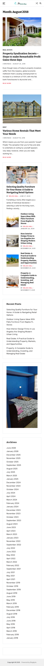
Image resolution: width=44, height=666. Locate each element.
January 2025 (12, 479)
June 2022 (11, 551)
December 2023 (13, 510)
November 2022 (13, 541)
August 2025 (11, 468)
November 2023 (13, 513)
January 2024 (12, 506)
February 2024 (12, 503)
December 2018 (13, 610)
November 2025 (13, 458)
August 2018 (11, 614)
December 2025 (13, 455)
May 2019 (10, 600)
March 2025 (11, 475)
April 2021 (10, 579)
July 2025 (10, 472)
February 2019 (12, 607)
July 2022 (10, 548)
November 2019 (13, 582)
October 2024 (12, 489)
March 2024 (11, 500)
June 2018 (10, 621)
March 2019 (11, 603)
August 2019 (11, 593)
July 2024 (10, 493)
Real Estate (7, 50)
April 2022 (10, 558)
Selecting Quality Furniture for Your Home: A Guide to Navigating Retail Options (20, 189)
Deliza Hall (13, 196)
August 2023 (11, 524)
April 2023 (10, 531)
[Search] (40, 3)
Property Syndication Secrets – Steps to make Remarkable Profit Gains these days (22, 56)
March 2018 (11, 631)
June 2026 (11, 448)
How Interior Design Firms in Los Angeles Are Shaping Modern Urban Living (28, 238)
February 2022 (12, 565)
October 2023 (12, 517)
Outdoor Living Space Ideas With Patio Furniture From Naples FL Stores (28, 218)
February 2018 (12, 634)
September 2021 (13, 569)
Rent (5, 127)
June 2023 (11, 527)
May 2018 (10, 624)
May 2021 (10, 576)
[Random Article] (37, 3)
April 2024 (11, 496)
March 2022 (11, 562)
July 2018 (10, 617)
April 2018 (10, 627)
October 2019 (12, 586)
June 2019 (10, 596)
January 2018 (12, 638)
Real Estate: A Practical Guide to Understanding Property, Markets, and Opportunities (29, 258)
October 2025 (12, 462)
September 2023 (13, 520)
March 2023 (11, 534)
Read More (7, 83)
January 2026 (12, 451)
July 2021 (10, 572)
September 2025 (13, 465)
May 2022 (10, 555)
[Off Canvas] (4, 3)
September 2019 (13, 589)
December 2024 (13, 482)
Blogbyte (33, 662)
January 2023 (12, 538)
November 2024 (13, 486)
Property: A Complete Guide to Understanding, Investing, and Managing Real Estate (29, 279)
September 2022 (13, 545)
